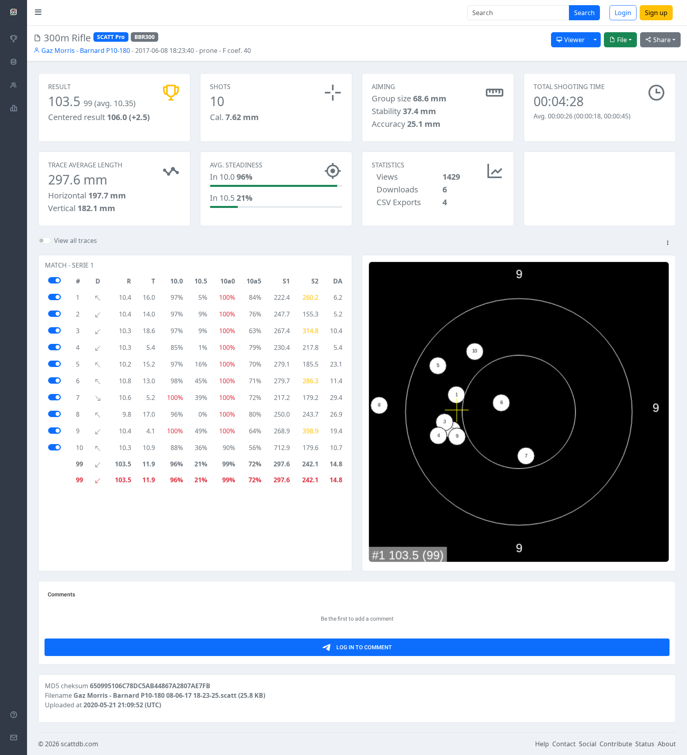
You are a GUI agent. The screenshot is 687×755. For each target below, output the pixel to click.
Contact (564, 743)
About (667, 743)
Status (644, 743)
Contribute (616, 743)
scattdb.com (79, 743)
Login (623, 12)
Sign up (656, 12)
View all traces (75, 240)
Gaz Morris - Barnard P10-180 (85, 50)
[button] (667, 243)
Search (584, 12)
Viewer (574, 39)
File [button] (621, 39)
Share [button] (661, 39)
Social (587, 743)
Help (542, 743)
